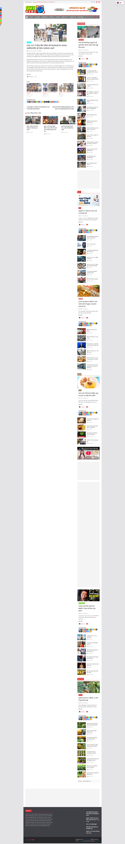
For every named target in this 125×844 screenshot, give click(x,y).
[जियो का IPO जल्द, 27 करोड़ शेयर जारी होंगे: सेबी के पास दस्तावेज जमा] (81, 345)
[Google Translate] (41, 102)
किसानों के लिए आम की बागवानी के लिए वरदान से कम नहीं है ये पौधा (92, 724)
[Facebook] (27, 102)
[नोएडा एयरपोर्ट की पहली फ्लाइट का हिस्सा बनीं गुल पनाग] (81, 651)
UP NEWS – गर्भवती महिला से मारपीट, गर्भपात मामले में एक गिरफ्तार (93, 78)
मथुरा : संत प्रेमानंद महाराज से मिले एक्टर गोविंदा (92, 671)
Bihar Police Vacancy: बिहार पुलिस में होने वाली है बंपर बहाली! (92, 265)
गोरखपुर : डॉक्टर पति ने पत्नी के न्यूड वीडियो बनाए (92, 150)
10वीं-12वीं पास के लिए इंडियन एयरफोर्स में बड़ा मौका (92, 272)
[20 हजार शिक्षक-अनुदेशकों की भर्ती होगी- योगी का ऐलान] (81, 252)
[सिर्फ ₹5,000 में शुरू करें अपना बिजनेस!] (81, 331)
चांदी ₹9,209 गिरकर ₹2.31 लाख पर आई (92, 337)
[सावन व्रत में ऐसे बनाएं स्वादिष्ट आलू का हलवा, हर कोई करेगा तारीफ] (88, 382)
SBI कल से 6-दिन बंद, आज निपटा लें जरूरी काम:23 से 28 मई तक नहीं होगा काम (92, 366)
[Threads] (48, 102)
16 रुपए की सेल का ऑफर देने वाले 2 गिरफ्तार (92, 85)
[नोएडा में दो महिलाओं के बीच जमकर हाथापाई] (81, 102)
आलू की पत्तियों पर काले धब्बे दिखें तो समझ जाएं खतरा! (92, 773)
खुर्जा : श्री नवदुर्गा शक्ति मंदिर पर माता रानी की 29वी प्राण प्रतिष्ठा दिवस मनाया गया (50, 128)
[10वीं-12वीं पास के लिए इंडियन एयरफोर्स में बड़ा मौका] (81, 273)
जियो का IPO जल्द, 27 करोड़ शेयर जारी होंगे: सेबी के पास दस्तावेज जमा (92, 344)
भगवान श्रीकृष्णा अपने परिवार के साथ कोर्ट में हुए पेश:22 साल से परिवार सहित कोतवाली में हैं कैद (38, 108)
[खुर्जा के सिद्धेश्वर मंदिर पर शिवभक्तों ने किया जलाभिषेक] (34, 87)
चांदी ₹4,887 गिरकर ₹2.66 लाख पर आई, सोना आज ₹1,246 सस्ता (92, 358)
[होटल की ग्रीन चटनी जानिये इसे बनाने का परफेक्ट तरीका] (81, 435)
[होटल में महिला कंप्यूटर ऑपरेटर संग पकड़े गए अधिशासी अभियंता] (81, 109)
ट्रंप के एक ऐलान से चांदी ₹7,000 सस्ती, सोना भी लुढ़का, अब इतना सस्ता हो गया (88, 303)
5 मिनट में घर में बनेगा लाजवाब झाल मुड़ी (92, 440)
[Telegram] (56, 102)
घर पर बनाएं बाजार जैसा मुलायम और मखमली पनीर (92, 419)
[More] (58, 102)
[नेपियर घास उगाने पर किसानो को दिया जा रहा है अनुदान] (81, 767)
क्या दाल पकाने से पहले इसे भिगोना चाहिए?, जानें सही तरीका (92, 426)
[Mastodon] (1, 17)
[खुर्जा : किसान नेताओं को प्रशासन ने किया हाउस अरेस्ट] (33, 117)
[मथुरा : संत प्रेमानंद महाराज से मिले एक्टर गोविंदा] (81, 673)
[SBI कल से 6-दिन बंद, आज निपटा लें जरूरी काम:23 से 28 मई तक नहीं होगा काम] (81, 367)
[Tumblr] (44, 102)
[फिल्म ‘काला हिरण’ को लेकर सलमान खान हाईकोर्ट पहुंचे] (81, 658)
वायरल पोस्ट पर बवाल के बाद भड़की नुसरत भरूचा (92, 664)
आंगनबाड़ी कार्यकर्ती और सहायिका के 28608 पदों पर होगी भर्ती (92, 237)
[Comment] (46, 102)
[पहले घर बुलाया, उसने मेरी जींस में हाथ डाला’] (81, 644)
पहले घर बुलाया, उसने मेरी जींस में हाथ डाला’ (92, 643)
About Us (64, 17)
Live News (37, 17)
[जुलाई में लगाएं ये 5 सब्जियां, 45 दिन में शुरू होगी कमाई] (88, 687)
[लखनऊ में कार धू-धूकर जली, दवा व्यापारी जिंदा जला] (81, 123)
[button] (67, 17)
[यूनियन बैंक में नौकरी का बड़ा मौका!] (81, 280)
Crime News (44, 17)
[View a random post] (98, 17)
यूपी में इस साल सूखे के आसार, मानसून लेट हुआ (92, 731)
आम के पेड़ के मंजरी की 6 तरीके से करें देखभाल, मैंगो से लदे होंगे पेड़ (92, 745)
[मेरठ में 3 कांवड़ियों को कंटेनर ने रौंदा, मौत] (81, 165)
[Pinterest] (35, 102)
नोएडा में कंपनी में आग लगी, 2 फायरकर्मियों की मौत (91, 157)
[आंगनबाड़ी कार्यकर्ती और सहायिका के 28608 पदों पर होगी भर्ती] (81, 238)
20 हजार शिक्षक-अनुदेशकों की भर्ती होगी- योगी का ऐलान (92, 251)
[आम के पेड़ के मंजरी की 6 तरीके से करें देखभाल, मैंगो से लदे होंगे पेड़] (81, 746)
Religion (52, 17)
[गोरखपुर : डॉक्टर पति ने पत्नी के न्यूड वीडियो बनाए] (81, 151)
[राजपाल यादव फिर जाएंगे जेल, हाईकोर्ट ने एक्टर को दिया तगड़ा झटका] (88, 595)
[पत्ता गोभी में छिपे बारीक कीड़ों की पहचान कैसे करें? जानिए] (81, 739)
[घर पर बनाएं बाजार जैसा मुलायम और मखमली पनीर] (81, 420)
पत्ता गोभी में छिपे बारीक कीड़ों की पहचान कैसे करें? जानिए (92, 738)
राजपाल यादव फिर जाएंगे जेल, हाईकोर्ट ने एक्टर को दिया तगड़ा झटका (87, 608)
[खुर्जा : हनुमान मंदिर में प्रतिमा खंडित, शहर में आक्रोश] (66, 87)
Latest (31, 17)
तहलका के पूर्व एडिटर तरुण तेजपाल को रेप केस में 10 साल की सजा (92, 143)
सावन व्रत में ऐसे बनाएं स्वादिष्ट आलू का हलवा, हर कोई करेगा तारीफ (88, 394)
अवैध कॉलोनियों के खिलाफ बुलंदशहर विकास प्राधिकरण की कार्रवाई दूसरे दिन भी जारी (92, 813)
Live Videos (80, 17)
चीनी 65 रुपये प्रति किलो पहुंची (41, 2)
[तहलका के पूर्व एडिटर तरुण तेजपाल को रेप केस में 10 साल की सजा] (81, 144)
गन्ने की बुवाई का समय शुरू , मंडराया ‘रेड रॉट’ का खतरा (91, 752)
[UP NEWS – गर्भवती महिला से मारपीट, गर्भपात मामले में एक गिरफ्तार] (81, 79)
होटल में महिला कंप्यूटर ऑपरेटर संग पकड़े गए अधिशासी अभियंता (92, 108)
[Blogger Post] (39, 102)
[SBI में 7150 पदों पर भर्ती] (81, 245)
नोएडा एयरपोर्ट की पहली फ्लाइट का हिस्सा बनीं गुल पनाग (92, 650)
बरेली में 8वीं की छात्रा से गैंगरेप (92, 114)
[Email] (50, 102)
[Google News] (54, 102)
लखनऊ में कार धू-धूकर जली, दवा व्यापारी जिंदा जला (92, 121)
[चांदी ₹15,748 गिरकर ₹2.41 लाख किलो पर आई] (81, 352)
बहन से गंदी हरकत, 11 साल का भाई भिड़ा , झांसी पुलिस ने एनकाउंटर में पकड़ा (92, 93)
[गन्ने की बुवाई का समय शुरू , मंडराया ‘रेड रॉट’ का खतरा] (81, 753)
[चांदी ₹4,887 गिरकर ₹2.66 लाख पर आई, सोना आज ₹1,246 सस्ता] (81, 359)
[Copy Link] (43, 102)
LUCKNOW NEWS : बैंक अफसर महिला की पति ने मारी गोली (92, 71)
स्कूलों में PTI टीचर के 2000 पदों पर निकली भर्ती (88, 212)
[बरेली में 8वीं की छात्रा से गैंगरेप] (81, 116)
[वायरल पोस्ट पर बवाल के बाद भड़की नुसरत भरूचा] (81, 666)
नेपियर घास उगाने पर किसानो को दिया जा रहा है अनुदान (92, 766)
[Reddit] (31, 102)
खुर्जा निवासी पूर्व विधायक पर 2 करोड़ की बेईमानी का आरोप (67, 128)
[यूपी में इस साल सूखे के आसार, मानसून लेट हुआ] (81, 732)
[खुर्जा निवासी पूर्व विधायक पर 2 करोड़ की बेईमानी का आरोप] (67, 117)
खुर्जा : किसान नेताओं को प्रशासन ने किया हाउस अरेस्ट (32, 128)
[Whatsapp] (37, 102)
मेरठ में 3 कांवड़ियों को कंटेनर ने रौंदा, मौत (92, 164)
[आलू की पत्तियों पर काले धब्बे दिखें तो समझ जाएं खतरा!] (81, 774)
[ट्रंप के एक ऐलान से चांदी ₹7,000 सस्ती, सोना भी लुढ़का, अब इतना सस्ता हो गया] (88, 291)
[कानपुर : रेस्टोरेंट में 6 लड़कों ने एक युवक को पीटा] (81, 137)
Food (80, 390)
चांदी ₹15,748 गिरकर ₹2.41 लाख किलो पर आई (92, 351)
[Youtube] (52, 102)
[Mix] (1, 18)
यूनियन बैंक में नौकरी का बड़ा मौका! (92, 279)
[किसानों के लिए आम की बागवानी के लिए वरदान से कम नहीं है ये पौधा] (81, 725)
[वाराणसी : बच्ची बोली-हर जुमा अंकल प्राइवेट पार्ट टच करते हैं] (81, 130)
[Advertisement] (88, 179)
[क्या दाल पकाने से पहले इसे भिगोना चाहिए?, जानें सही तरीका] (81, 428)
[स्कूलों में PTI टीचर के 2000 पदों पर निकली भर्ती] (88, 200)
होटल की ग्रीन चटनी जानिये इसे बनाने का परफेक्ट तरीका (92, 433)
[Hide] (0, 25)
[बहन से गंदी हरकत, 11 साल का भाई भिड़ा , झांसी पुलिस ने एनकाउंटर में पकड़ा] (81, 94)
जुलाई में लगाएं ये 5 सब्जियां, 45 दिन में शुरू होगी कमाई (88, 699)
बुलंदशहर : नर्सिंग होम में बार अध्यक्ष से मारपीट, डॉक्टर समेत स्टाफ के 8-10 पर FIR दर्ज (92, 819)
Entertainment (81, 603)
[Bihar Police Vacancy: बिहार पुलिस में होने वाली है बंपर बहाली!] (81, 266)
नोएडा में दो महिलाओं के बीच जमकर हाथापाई (92, 101)
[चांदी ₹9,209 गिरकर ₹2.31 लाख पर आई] (81, 338)
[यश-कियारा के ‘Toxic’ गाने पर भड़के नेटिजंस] (81, 637)
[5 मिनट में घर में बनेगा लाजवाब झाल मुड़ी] (81, 442)
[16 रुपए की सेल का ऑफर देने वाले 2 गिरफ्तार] (81, 86)
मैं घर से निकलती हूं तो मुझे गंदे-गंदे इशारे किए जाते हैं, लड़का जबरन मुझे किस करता (88, 44)
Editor (35, 50)
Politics (58, 17)
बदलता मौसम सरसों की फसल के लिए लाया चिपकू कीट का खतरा (93, 759)
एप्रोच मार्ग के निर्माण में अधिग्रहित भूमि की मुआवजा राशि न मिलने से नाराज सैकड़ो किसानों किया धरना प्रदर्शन (63, 108)
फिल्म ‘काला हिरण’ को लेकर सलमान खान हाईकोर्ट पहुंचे (92, 657)
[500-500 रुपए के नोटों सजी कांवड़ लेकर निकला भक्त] (50, 87)
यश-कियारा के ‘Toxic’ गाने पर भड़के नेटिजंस (92, 636)
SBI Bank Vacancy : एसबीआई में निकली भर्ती (92, 258)
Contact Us (73, 17)
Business (80, 298)
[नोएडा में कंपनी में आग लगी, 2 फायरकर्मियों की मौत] (81, 158)
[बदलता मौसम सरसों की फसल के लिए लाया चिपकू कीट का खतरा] (81, 760)
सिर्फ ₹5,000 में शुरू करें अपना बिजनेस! (92, 330)
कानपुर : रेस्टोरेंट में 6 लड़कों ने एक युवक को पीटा (92, 135)
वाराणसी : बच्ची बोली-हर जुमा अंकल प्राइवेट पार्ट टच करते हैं (92, 128)
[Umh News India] (27, 17)
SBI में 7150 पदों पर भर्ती (91, 244)
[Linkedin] (33, 102)
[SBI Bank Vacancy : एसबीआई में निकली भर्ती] (81, 259)
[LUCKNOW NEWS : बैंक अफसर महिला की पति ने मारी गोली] (81, 72)
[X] (29, 102)
